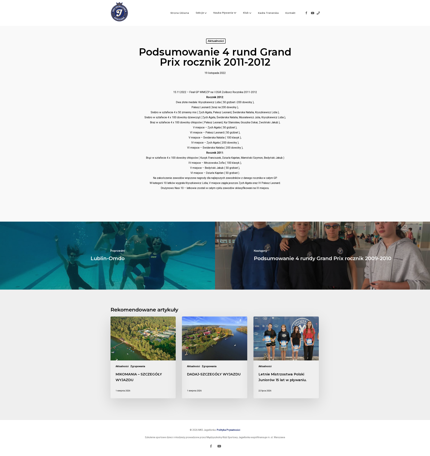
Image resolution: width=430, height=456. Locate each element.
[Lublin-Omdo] (107, 256)
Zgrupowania (137, 366)
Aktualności (216, 41)
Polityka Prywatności (228, 430)
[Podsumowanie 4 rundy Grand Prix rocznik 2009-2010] (322, 256)
